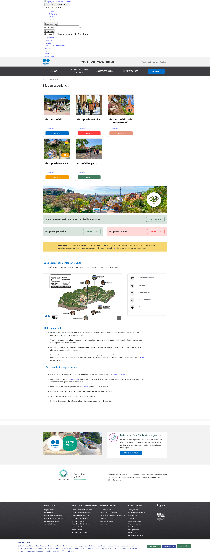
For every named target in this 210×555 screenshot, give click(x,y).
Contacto (163, 62)
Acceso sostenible (77, 530)
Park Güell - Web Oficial (97, 62)
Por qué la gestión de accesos (81, 513)
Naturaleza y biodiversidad (80, 524)
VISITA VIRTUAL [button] (155, 219)
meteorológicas (119, 374)
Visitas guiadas (132, 515)
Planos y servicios (73, 379)
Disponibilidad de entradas (136, 513)
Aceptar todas (183, 546)
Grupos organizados (134, 521)
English (51, 16)
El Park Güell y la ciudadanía (108, 513)
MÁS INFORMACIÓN (131, 453)
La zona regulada (105, 510)
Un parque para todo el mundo (82, 510)
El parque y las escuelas (79, 532)
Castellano (57, 4)
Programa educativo (134, 524)
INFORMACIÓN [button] (92, 231)
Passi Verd (131, 518)
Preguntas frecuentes (150, 62)
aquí (115, 248)
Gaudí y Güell (48, 513)
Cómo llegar (132, 527)
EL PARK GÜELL (53, 71)
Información (49, 128)
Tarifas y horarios (133, 510)
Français (52, 19)
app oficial (85, 386)
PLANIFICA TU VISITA (130, 71)
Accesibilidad (132, 532)
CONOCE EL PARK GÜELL (104, 71)
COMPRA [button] (57, 133)
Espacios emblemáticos (51, 521)
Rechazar (153, 546)
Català (51, 11)
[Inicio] (46, 62)
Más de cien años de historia (53, 515)
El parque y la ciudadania (80, 518)
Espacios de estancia (78, 527)
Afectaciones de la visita (135, 535)
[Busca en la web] (80, 27)
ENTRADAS (156, 71)
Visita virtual (103, 524)
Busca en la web (50, 27)
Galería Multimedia (50, 524)
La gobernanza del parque (80, 515)
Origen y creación (49, 510)
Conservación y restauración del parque (112, 515)
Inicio (44, 79)
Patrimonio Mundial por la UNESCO (55, 518)
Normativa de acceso (106, 521)
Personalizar (168, 546)
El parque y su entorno (79, 521)
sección (141, 357)
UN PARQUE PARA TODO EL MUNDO (79, 71)
